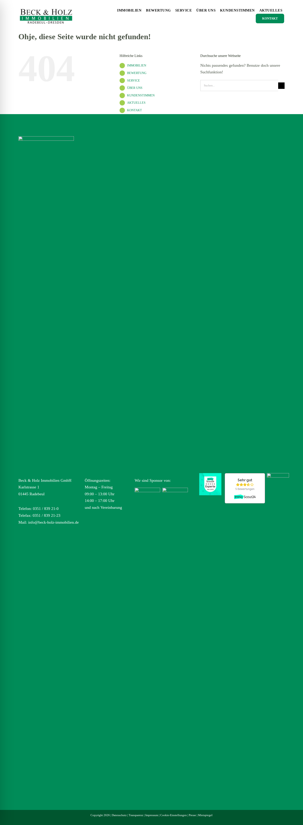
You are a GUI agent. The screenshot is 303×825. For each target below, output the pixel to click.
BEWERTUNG (136, 73)
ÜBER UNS (134, 88)
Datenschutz (119, 815)
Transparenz (136, 815)
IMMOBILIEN (136, 65)
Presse (192, 815)
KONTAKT (134, 110)
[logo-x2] (46, 6)
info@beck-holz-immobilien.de (53, 522)
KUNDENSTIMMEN (141, 95)
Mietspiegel (205, 815)
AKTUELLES (136, 102)
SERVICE (133, 80)
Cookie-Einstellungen (173, 815)
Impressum (151, 815)
